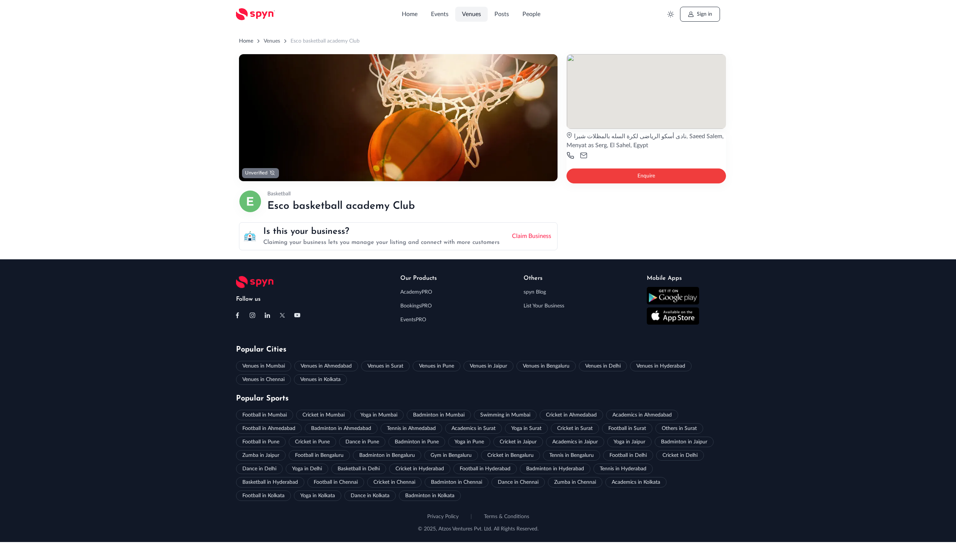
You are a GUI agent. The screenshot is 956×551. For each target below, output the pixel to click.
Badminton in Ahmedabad (341, 428)
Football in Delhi (628, 455)
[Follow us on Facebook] (237, 315)
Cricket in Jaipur (518, 442)
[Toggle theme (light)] (670, 14)
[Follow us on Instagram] (252, 315)
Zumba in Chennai (575, 482)
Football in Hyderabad (485, 468)
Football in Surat (627, 428)
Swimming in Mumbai (505, 415)
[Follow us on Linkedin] (267, 315)
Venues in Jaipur (488, 366)
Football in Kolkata (263, 495)
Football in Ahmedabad (268, 428)
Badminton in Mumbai (439, 415)
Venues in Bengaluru (546, 366)
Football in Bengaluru (319, 455)
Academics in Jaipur (575, 442)
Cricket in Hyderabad (419, 468)
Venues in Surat (385, 366)
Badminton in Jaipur (684, 442)
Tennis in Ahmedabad (411, 428)
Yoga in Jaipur (629, 442)
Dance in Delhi (259, 468)
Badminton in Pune (417, 442)
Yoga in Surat (526, 428)
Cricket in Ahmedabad (571, 415)
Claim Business (531, 236)
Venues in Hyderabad (660, 366)
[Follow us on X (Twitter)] (282, 315)
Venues (471, 14)
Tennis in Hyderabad (623, 468)
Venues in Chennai (263, 379)
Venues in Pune (436, 366)
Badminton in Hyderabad (555, 468)
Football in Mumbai (264, 415)
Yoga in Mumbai (378, 415)
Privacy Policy (443, 516)
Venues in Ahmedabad (326, 366)
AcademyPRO (416, 292)
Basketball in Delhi (359, 468)
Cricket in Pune (312, 442)
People (531, 14)
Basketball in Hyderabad (270, 482)
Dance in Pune (362, 442)
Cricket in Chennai (394, 482)
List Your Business (544, 306)
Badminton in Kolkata (429, 495)
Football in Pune (260, 442)
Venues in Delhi (603, 366)
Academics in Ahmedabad (642, 415)
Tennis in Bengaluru (571, 455)
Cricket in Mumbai (323, 415)
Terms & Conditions (506, 516)
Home (410, 14)
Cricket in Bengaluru (510, 455)
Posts (501, 14)
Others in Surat (679, 428)
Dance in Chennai (518, 482)
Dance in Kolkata (370, 495)
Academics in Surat (473, 428)
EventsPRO (413, 319)
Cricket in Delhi (680, 455)
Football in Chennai (336, 482)
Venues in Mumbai (263, 366)
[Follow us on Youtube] (297, 315)
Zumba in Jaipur (260, 455)
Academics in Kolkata (636, 482)
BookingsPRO (416, 306)
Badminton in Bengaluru (387, 455)
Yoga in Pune (469, 442)
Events (439, 14)
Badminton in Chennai (456, 482)
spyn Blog (535, 292)
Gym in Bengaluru (451, 455)
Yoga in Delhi (307, 468)
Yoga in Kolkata (317, 495)
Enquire (646, 176)
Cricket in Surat (575, 428)
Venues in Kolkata (320, 379)
